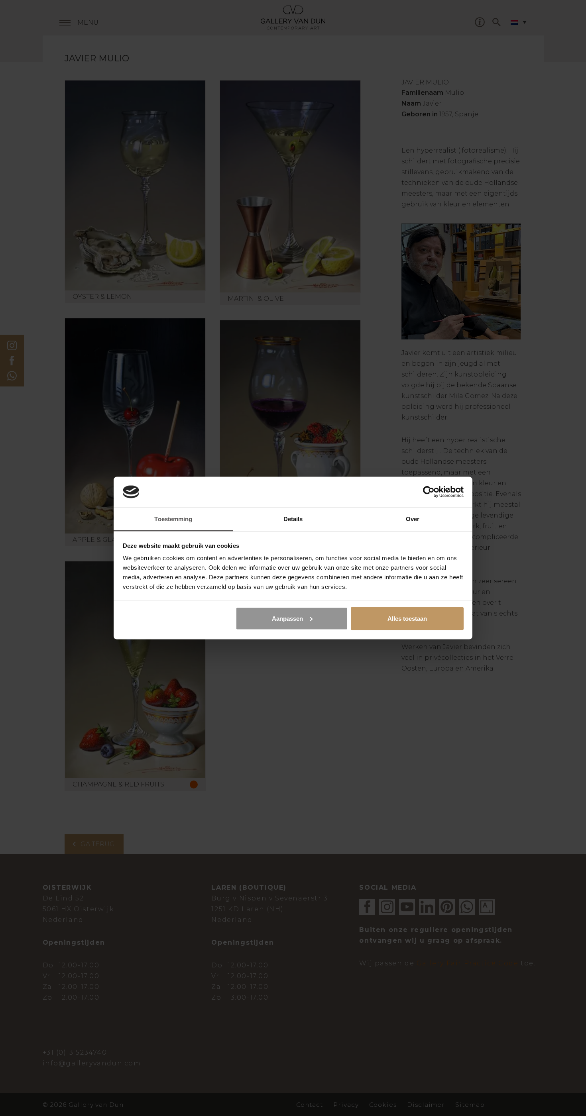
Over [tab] (412, 519)
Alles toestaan (407, 618)
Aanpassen (287, 618)
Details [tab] (293, 519)
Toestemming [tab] (173, 519)
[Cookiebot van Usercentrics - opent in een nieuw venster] (429, 492)
